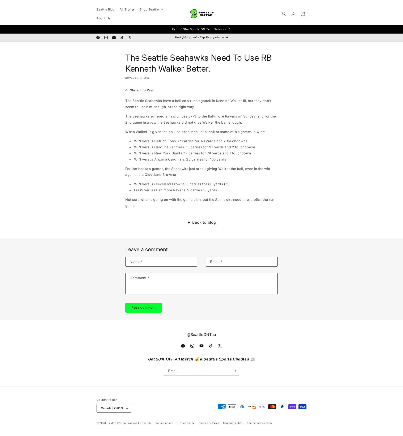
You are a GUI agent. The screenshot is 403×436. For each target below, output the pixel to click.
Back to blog (204, 222)
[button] (151, 9)
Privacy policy (185, 423)
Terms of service (209, 423)
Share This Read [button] (142, 90)
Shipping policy (233, 423)
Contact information (259, 423)
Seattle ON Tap (117, 423)
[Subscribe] (234, 371)
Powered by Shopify (139, 423)
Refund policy (164, 423)
